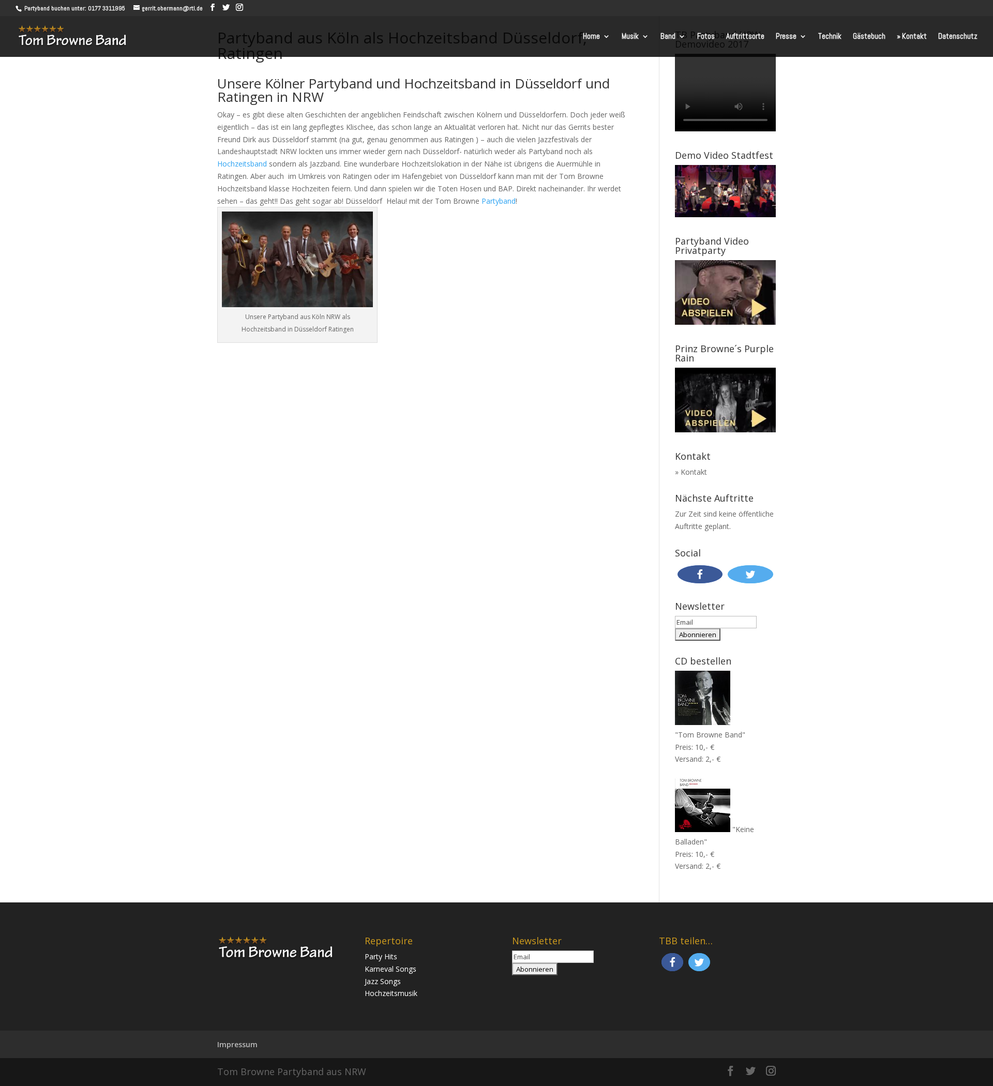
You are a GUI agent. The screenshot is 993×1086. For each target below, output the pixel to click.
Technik (829, 37)
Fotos (706, 37)
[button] (700, 574)
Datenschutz (957, 37)
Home (591, 37)
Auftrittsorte (745, 37)
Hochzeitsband (242, 164)
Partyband (499, 201)
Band (667, 37)
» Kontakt (912, 37)
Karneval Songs (390, 969)
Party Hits (381, 956)
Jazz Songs (383, 981)
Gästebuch (869, 37)
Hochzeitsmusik (391, 993)
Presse (786, 37)
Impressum (237, 1044)
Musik (630, 37)
